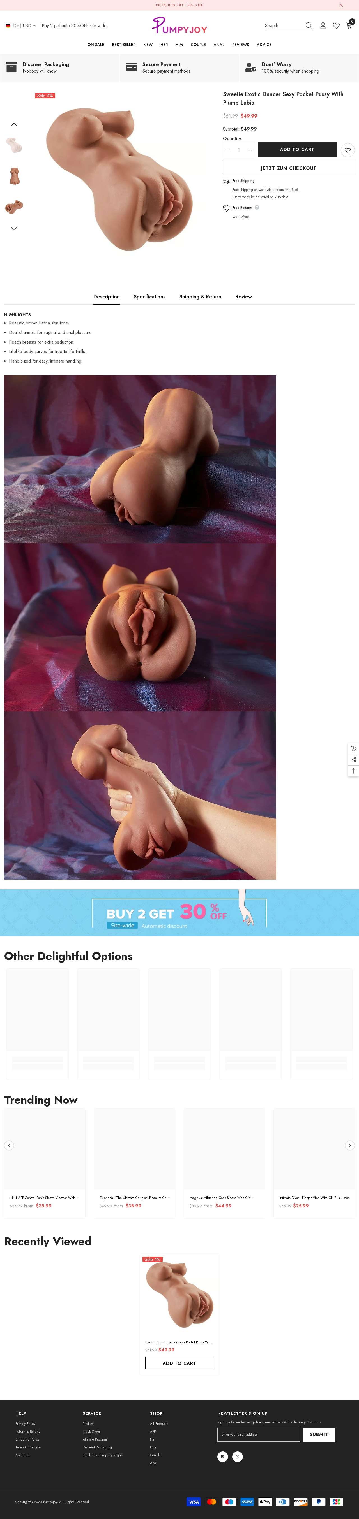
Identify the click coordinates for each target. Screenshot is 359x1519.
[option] (119, 177)
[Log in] (323, 25)
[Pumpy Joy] (179, 912)
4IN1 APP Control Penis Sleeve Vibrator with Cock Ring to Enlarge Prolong (42, 1198)
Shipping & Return (200, 296)
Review (243, 296)
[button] (14, 124)
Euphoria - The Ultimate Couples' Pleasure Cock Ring (134, 1198)
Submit (319, 1434)
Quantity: (232, 138)
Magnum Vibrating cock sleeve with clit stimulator (220, 1198)
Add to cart (298, 149)
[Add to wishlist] (348, 150)
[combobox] (283, 25)
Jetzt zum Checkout (289, 168)
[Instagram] (222, 1456)
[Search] (289, 25)
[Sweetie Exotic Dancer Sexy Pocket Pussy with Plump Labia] (180, 1294)
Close (341, 5)
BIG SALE (195, 5)
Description (106, 296)
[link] (60, 68)
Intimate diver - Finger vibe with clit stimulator (314, 1197)
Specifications (149, 296)
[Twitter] (237, 1456)
